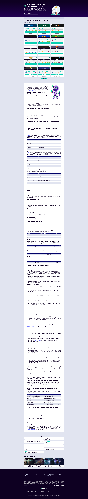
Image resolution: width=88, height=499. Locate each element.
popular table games (37, 301)
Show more (43, 78)
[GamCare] (37, 491)
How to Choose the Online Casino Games (49, 474)
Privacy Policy (61, 478)
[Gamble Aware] (52, 491)
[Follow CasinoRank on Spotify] (61, 485)
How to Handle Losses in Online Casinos (49, 478)
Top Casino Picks (26, 22)
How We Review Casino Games (37, 478)
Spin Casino (28, 152)
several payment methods (38, 340)
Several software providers (30, 326)
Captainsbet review (57, 75)
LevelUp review (57, 33)
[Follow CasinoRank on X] (58, 485)
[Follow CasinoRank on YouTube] (59, 485)
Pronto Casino (27, 474)
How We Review (61, 475)
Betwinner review (44, 33)
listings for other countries (31, 429)
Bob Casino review (31, 75)
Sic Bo (36, 475)
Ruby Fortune (28, 169)
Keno (36, 474)
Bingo (36, 473)
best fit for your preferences (32, 90)
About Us (61, 473)
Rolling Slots (26, 475)
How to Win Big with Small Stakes (49, 475)
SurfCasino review (44, 65)
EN (25, 485)
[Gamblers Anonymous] (32, 491)
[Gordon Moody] (43, 491)
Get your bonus (31, 53)
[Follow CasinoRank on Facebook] (54, 485)
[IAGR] (28, 491)
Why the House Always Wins (49, 473)
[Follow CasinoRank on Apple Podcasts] (63, 485)
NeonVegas (26, 478)
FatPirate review (31, 65)
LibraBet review (57, 65)
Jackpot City (28, 135)
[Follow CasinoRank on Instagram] (56, 485)
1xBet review (30, 33)
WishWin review (44, 75)
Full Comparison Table (31, 22)
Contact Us (60, 474)
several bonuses (37, 267)
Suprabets (26, 473)
